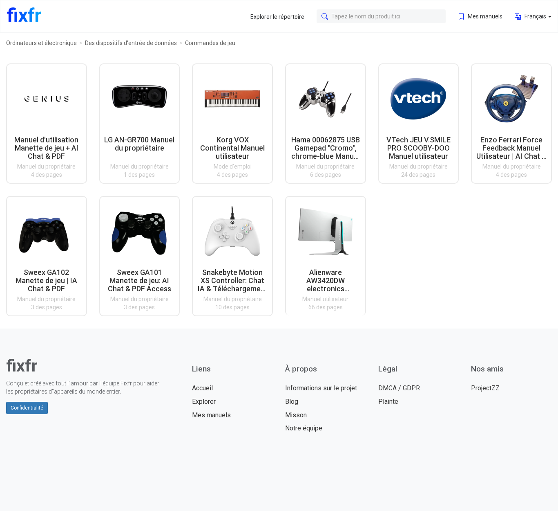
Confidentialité (27, 408)
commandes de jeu (210, 43)
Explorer (204, 401)
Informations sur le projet (321, 388)
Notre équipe (303, 428)
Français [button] (535, 16)
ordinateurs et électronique (41, 43)
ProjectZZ (485, 388)
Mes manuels (484, 16)
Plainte (388, 401)
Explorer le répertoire (277, 17)
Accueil (202, 388)
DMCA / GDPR (399, 388)
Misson (296, 415)
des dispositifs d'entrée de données (131, 43)
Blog (291, 401)
